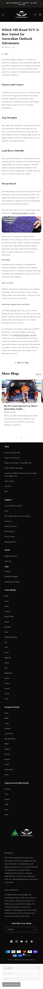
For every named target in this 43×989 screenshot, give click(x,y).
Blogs (7, 566)
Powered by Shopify (29, 959)
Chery (7, 601)
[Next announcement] (40, 3)
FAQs (6, 511)
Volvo (7, 775)
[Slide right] (26, 437)
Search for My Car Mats (11, 984)
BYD (6, 596)
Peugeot (7, 749)
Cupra (7, 723)
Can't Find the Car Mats (13, 506)
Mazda (7, 663)
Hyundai (8, 627)
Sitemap (7, 571)
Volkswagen (9, 769)
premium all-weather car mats (23, 213)
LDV (6, 647)
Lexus (7, 652)
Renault (7, 759)
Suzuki (7, 688)
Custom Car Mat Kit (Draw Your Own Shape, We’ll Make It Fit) (21, 474)
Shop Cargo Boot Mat (12, 453)
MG (6, 668)
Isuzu (6, 632)
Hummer (8, 728)
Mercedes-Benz (10, 739)
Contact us (8, 521)
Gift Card (8, 486)
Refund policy (10, 531)
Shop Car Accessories (12, 458)
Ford (6, 794)
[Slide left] (16, 437)
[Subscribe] (34, 929)
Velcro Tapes (9, 481)
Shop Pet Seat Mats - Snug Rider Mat (18, 463)
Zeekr (7, 699)
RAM (6, 804)
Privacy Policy (10, 536)
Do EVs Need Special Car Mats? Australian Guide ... (21, 407)
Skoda (7, 764)
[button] (2, 14)
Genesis (7, 611)
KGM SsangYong (11, 637)
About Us (8, 561)
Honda (7, 622)
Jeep (6, 809)
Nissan (7, 678)
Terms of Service (11, 526)
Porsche (7, 754)
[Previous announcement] (2, 3)
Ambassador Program (12, 582)
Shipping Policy (10, 542)
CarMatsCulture (17, 959)
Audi (6, 713)
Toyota (7, 693)
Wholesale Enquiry (11, 576)
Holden (7, 799)
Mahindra (8, 658)
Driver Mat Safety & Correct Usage (17, 516)
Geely (7, 606)
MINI (6, 744)
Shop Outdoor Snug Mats (14, 468)
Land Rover (9, 734)
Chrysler (8, 789)
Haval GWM (9, 616)
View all (38, 374)
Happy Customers (11, 556)
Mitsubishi (8, 673)
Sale (6, 491)
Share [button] (6, 54)
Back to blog (23, 362)
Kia (6, 642)
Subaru (7, 683)
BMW (7, 718)
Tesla (6, 815)
